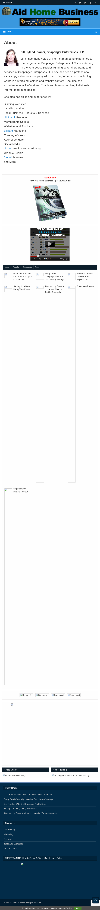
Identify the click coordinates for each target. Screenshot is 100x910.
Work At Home (10, 848)
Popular (16, 267)
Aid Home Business (17, 903)
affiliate (8, 130)
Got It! (78, 908)
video (7, 148)
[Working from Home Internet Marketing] (50, 244)
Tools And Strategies (13, 844)
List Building (9, 830)
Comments (27, 267)
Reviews (8, 839)
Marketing (8, 834)
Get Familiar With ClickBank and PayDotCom (85, 276)
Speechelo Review (85, 286)
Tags (37, 267)
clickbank (10, 117)
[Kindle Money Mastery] (50, 22)
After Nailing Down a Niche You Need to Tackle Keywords (54, 289)
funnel (8, 157)
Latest (7, 267)
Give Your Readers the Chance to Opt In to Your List (22, 276)
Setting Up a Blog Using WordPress (20, 809)
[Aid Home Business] (50, 7)
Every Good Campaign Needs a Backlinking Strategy (54, 276)
